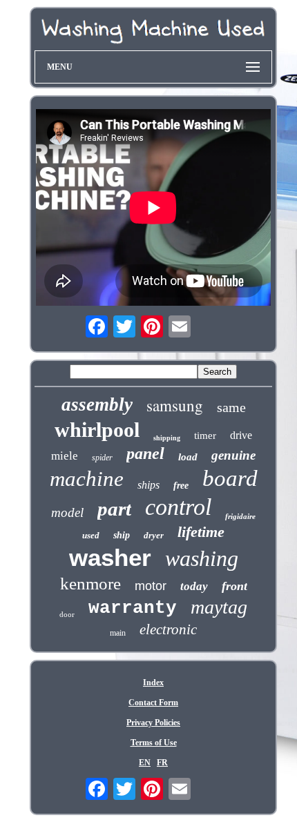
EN (145, 762)
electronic (168, 629)
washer (110, 557)
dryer (154, 535)
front (234, 586)
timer (205, 435)
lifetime (201, 531)
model (67, 512)
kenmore (90, 583)
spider (102, 457)
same (231, 407)
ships (148, 485)
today (194, 586)
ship (121, 535)
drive (241, 435)
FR (162, 762)
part (114, 509)
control (178, 507)
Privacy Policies (153, 722)
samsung (174, 405)
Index (153, 682)
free (181, 485)
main (118, 633)
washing (201, 558)
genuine (233, 455)
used (90, 535)
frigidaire (240, 516)
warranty (132, 608)
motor (150, 586)
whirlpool (97, 429)
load (188, 456)
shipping (166, 438)
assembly (97, 404)
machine (87, 479)
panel (145, 453)
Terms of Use (154, 742)
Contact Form (153, 702)
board (230, 478)
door (67, 614)
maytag (219, 607)
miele (64, 455)
